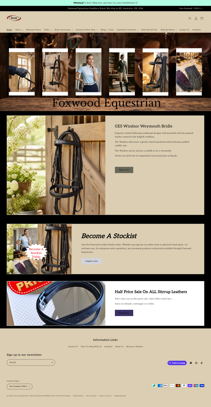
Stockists (108, 346)
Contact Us (73, 346)
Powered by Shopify (63, 396)
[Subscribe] (52, 362)
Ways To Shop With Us (91, 346)
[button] (19, 30)
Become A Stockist (134, 346)
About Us (119, 346)
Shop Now (124, 170)
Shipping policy (120, 396)
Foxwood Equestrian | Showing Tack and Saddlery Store (34, 396)
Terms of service (105, 396)
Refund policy (78, 396)
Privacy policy (91, 396)
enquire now (91, 261)
